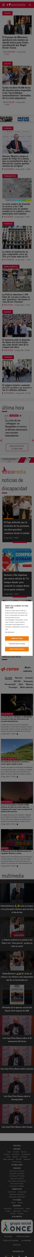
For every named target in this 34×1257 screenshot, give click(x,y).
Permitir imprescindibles (16, 649)
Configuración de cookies (17, 643)
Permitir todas (17, 638)
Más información (9, 632)
